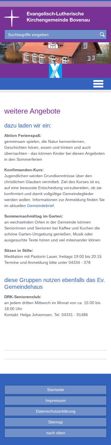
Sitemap (55, 422)
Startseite (55, 389)
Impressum (56, 400)
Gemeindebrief (40, 205)
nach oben (55, 433)
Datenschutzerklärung (55, 411)
